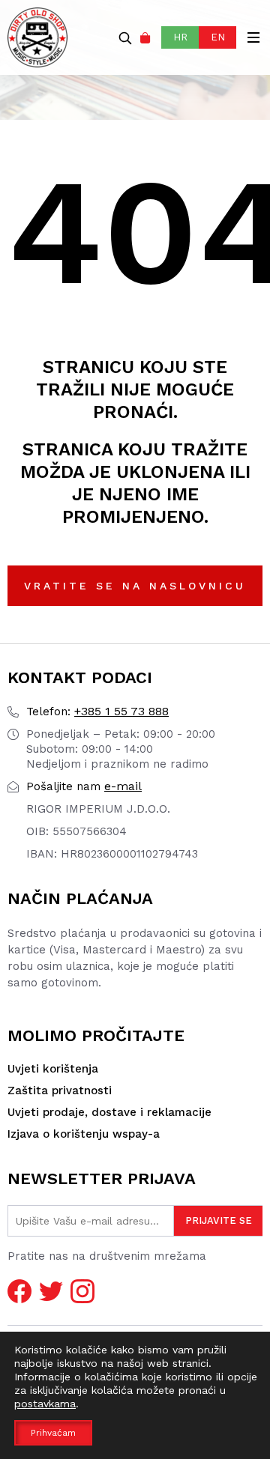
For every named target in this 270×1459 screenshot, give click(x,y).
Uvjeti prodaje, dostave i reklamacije (110, 1112)
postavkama (45, 1404)
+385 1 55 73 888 (97, 711)
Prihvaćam (53, 1433)
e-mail (84, 786)
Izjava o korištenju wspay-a (84, 1134)
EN (218, 37)
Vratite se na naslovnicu (135, 586)
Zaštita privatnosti (60, 1090)
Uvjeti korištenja (53, 1069)
